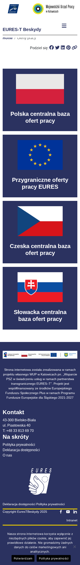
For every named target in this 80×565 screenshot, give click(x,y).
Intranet (71, 520)
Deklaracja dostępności (21, 450)
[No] (74, 546)
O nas (7, 455)
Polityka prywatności (19, 445)
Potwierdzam (23, 558)
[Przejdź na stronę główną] (13, 8)
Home (8, 38)
